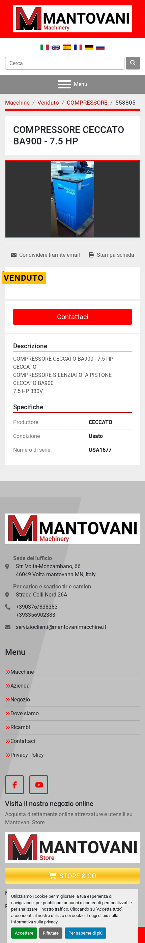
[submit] (133, 63)
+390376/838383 (37, 607)
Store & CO (77, 876)
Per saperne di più (85, 933)
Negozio (20, 699)
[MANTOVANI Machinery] (72, 528)
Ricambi (20, 727)
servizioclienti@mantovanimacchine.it (61, 627)
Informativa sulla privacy (34, 921)
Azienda (20, 686)
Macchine (22, 672)
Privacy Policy (27, 755)
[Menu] (64, 84)
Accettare (24, 933)
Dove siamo (24, 713)
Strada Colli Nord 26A (41, 594)
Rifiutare (51, 933)
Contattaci (72, 317)
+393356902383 (35, 615)
